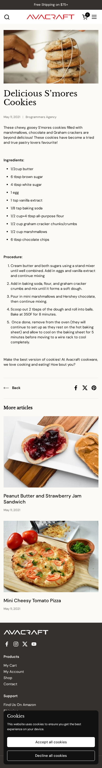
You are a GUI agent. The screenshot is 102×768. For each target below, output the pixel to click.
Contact (10, 684)
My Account (14, 671)
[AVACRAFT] (50, 17)
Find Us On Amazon (20, 704)
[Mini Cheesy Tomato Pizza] (51, 556)
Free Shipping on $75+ (51, 4)
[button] (7, 17)
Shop (8, 677)
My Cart (10, 665)
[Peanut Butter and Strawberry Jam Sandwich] (51, 451)
